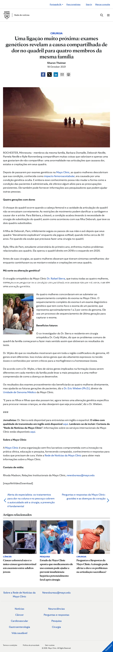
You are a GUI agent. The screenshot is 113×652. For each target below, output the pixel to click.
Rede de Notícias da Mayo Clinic (63, 455)
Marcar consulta (102, 4)
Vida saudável (19, 633)
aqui (65, 424)
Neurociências (56, 608)
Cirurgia (56, 627)
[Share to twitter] (49, 74)
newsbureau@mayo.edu (81, 475)
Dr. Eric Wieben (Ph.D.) (77, 388)
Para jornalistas (73, 4)
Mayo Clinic (63, 172)
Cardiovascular (19, 620)
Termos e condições (10, 645)
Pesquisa (56, 620)
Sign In (89, 4)
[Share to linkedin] (56, 74)
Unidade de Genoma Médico (19, 392)
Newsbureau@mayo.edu (56, 592)
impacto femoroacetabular (59, 176)
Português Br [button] (56, 4)
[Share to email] (62, 74)
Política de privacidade (31, 645)
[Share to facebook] (43, 74)
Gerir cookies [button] (49, 645)
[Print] (68, 74)
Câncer (19, 614)
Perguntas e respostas (56, 614)
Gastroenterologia (19, 627)
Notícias (19, 608)
